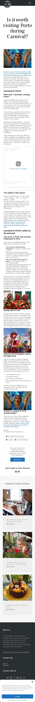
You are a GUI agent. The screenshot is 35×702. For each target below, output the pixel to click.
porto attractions (22, 439)
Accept (17, 696)
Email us (6, 665)
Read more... (10, 524)
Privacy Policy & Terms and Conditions (17, 700)
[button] (32, 682)
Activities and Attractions (16, 436)
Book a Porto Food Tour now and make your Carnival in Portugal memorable (16, 424)
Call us (5, 663)
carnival (10, 439)
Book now (17, 459)
